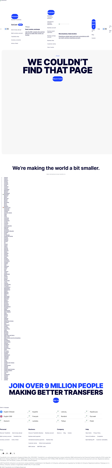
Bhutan (6, 199)
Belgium (6, 195)
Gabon (5, 246)
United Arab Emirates (9, 369)
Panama (6, 319)
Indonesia (6, 266)
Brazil (5, 203)
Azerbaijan (6, 189)
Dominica (6, 229)
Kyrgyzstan (7, 280)
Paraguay (6, 322)
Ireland (5, 267)
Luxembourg (7, 287)
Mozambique (7, 306)
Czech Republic (8, 225)
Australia (6, 186)
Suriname (6, 352)
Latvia (5, 281)
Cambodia (6, 208)
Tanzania (6, 357)
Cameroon (6, 210)
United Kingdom (8, 370)
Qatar (5, 330)
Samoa (6, 339)
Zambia (6, 379)
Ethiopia (6, 240)
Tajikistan (6, 356)
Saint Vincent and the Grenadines (12, 338)
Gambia (6, 248)
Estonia (6, 237)
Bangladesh (7, 193)
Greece (6, 254)
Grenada (6, 255)
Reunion (6, 331)
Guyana (6, 258)
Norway (6, 315)
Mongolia (6, 304)
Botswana (6, 202)
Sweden (6, 353)
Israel (5, 268)
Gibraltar (6, 253)
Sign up (56, 400)
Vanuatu (6, 375)
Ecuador (6, 232)
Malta (5, 295)
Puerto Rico (7, 328)
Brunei (5, 205)
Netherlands (7, 310)
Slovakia (6, 345)
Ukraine (6, 368)
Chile (5, 215)
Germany (6, 250)
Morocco (6, 305)
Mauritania (6, 297)
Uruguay (6, 371)
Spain (5, 349)
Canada (6, 211)
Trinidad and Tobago (9, 362)
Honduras (6, 259)
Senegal (6, 343)
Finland (6, 244)
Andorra (6, 180)
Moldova (6, 301)
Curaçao (6, 223)
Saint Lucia (7, 336)
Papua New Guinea (8, 321)
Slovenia (6, 347)
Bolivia (5, 201)
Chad (5, 214)
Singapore (6, 344)
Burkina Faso (7, 207)
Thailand (6, 358)
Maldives (6, 293)
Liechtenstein (7, 284)
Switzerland (7, 354)
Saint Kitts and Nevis (9, 335)
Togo (5, 360)
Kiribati (6, 276)
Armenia (6, 184)
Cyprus (6, 224)
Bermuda (6, 198)
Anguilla (6, 182)
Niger (5, 313)
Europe (6, 241)
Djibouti (6, 228)
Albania (6, 177)
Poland (6, 326)
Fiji (5, 242)
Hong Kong (7, 261)
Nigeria (6, 314)
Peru (5, 323)
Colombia (6, 218)
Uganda (6, 366)
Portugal (6, 327)
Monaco (6, 302)
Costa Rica (6, 220)
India (5, 265)
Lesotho (6, 283)
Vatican (6, 377)
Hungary (6, 262)
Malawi (6, 291)
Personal (14, 16)
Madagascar (7, 289)
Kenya (5, 275)
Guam (5, 257)
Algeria (6, 179)
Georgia (6, 249)
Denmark (6, 227)
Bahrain (6, 192)
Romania (6, 332)
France (5, 245)
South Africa (7, 348)
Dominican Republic (9, 231)
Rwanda (6, 334)
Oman (5, 317)
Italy (5, 270)
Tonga (5, 361)
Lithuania (6, 285)
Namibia (6, 308)
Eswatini (6, 238)
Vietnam (6, 378)
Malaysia (6, 292)
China (5, 216)
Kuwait (5, 279)
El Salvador (7, 235)
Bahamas (6, 190)
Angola (6, 181)
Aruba (5, 185)
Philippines (6, 325)
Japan (5, 272)
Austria (6, 188)
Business (51, 12)
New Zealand (7, 311)
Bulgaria (6, 206)
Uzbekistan (7, 374)
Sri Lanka (6, 351)
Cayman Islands (8, 212)
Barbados (6, 194)
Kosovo (6, 278)
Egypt (5, 233)
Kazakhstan (7, 274)
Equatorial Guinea (8, 236)
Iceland (6, 263)
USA (5, 373)
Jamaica (6, 271)
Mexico (6, 300)
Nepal (5, 309)
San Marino (7, 340)
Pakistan (6, 318)
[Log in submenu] (111, 26)
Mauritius (6, 298)
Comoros (6, 219)
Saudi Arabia (7, 341)
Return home (57, 79)
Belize (5, 197)
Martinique (6, 296)
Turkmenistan (7, 365)
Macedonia (7, 288)
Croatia (6, 222)
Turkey (5, 364)
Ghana (5, 252)
